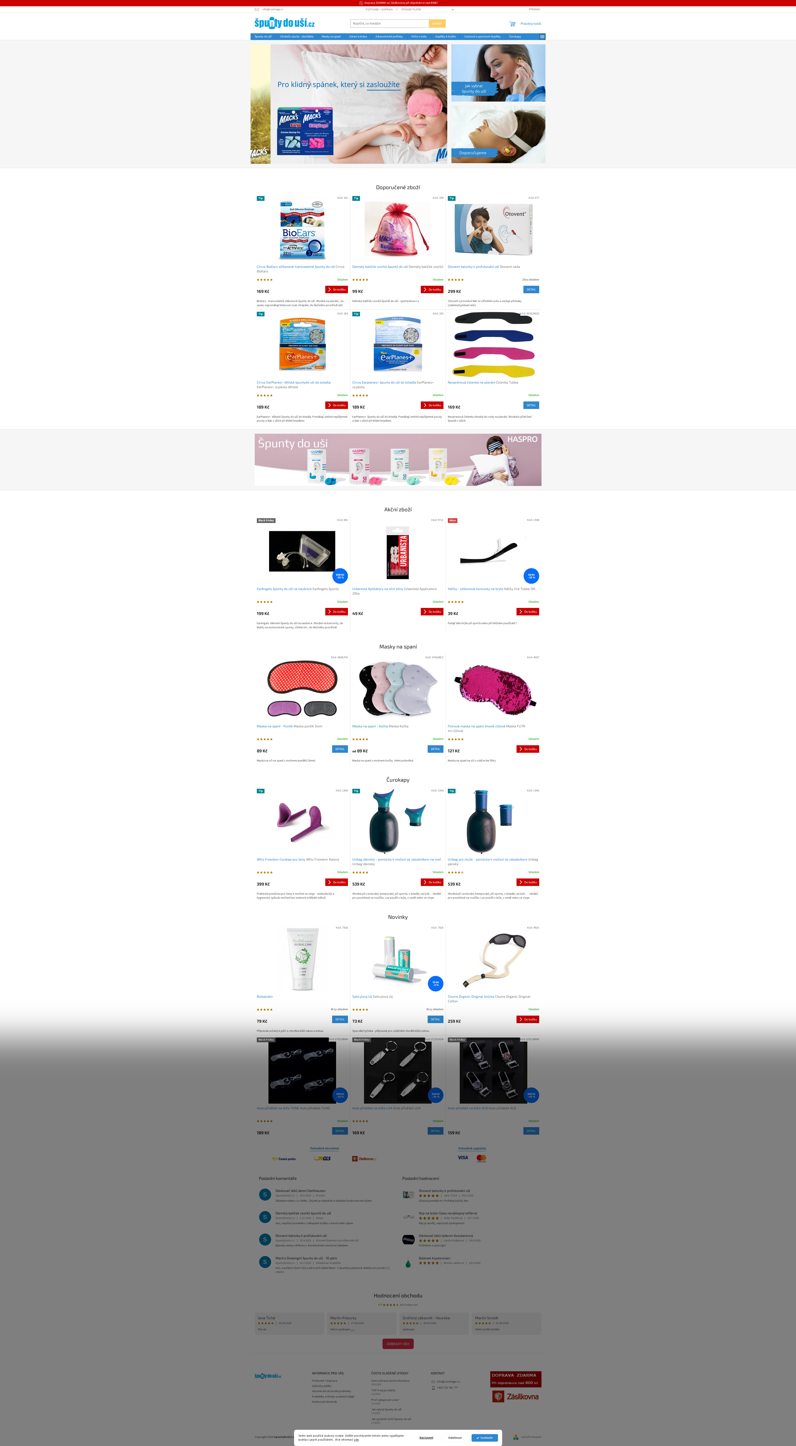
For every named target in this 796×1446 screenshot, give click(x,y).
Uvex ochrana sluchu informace (390, 1381)
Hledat (437, 23)
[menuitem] (263, 36)
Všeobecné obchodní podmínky (331, 1391)
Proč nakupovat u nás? (385, 1400)
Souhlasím (487, 1438)
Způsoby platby (411, 9)
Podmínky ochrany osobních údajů (333, 1397)
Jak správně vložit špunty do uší (391, 1419)
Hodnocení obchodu (398, 1295)
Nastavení (426, 1438)
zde (356, 1440)
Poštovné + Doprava (379, 9)
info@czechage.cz (448, 1382)
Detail (531, 289)
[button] (265, 104)
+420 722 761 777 (447, 1388)
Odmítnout (455, 1438)
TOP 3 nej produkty (383, 1391)
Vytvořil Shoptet (531, 1437)
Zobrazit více (398, 1344)
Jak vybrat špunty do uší (386, 1410)
